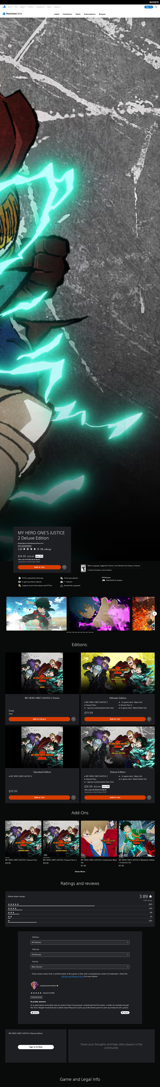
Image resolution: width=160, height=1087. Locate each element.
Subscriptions (90, 14)
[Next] (155, 614)
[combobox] (80, 942)
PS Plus (30, 7)
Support (56, 7)
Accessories (40, 7)
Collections (67, 14)
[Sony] (154, 4)
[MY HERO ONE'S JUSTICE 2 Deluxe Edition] (36, 614)
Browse (102, 14)
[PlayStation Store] (13, 14)
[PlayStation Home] (4, 6)
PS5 (16, 7)
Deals (78, 14)
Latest (56, 14)
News (49, 7)
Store (9, 7)
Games (22, 7)
